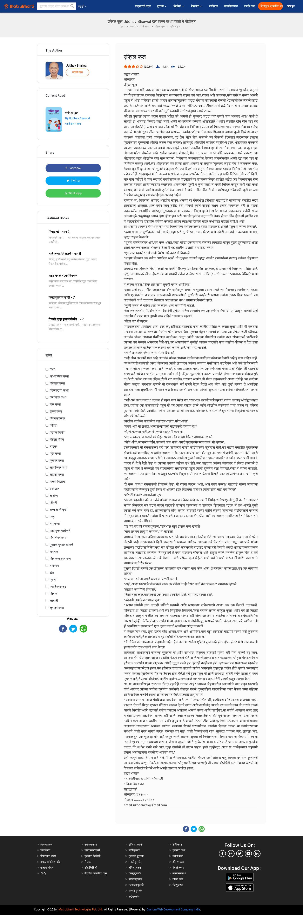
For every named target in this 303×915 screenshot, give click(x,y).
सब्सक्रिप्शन (231, 6)
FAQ (43, 873)
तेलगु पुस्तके (135, 873)
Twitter (75, 180)
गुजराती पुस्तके (136, 856)
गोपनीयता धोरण (48, 856)
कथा (52, 369)
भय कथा (55, 524)
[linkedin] (257, 853)
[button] (72, 6)
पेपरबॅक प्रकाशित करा (96, 873)
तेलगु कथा (178, 885)
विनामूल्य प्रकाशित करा (272, 6)
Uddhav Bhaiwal (76, 65)
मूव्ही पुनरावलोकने (60, 531)
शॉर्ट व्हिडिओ (91, 867)
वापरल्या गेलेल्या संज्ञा (50, 861)
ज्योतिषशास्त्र (58, 587)
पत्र (52, 517)
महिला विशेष (57, 439)
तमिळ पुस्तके (135, 867)
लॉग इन (291, 6)
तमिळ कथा (178, 879)
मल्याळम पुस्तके (136, 885)
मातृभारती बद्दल (143, 6)
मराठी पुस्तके (135, 861)
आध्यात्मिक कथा (59, 376)
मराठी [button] (81, 6)
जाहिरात (213, 6)
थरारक (54, 552)
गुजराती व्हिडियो (92, 856)
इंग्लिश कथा (178, 861)
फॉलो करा (77, 72)
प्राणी (53, 580)
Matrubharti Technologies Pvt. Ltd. (81, 909)
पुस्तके (160, 6)
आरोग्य (54, 495)
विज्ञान (53, 594)
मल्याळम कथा (179, 873)
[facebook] (222, 853)
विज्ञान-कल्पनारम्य (60, 559)
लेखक (88, 861)
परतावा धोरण (47, 867)
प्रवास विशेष (57, 432)
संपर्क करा (249, 6)
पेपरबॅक (195, 6)
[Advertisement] (73, 668)
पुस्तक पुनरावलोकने (61, 545)
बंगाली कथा (178, 867)
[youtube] (248, 853)
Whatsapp (75, 193)
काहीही (54, 601)
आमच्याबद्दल (46, 844)
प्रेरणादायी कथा (59, 390)
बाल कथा (55, 404)
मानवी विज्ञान (57, 481)
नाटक (53, 446)
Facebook (74, 168)
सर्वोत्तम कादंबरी (92, 850)
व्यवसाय (54, 566)
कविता (53, 425)
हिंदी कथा (177, 844)
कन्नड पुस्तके (135, 890)
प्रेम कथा (55, 453)
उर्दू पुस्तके (134, 896)
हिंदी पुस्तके (134, 850)
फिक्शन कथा (57, 383)
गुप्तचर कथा (57, 460)
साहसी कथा (57, 474)
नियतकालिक (57, 418)
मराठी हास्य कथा (73, 123)
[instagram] (231, 853)
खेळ (52, 573)
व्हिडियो (178, 6)
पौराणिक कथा (58, 538)
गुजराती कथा (179, 850)
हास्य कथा (56, 411)
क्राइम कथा (57, 608)
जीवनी (53, 503)
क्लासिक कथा (58, 397)
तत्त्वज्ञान (55, 488)
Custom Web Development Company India (173, 909)
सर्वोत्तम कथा (91, 844)
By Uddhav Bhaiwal (77, 118)
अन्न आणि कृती (58, 510)
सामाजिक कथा (58, 467)
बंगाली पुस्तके (135, 879)
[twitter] (239, 853)
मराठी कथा (178, 856)
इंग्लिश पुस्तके (135, 844)
